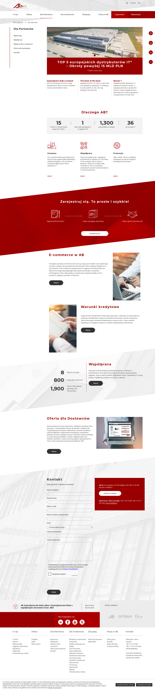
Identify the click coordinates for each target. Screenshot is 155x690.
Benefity (110, 642)
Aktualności (16, 649)
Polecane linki (73, 663)
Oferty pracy (111, 639)
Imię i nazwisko (52, 490)
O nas (15, 15)
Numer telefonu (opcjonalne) (57, 515)
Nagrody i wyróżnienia (20, 646)
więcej (49, 176)
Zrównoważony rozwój (20, 653)
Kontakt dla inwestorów (77, 656)
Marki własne (35, 644)
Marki (33, 642)
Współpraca (18, 40)
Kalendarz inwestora (76, 653)
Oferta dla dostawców (22, 48)
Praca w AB (103, 15)
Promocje (118, 153)
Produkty (34, 639)
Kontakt (133, 3)
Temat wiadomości (54, 532)
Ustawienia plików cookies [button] (125, 685)
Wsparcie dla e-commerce (23, 44)
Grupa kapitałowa (75, 651)
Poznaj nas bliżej (112, 646)
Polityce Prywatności (70, 569)
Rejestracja (135, 15)
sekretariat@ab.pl (111, 503)
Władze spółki (17, 644)
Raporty (72, 669)
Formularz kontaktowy (133, 653)
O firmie (15, 639)
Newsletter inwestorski (77, 660)
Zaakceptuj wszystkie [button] (144, 685)
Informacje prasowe (95, 639)
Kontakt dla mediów (133, 658)
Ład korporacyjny (75, 658)
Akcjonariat (73, 642)
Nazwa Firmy (52, 498)
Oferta (29, 15)
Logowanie (119, 15)
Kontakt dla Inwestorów (134, 655)
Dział (49, 523)
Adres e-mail (51, 506)
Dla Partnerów (46, 15)
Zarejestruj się (94, 233)
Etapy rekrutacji (112, 644)
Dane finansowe (74, 649)
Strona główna (18, 22)
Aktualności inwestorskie (77, 639)
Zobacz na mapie (110, 493)
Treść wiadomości (53, 540)
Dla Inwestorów (67, 15)
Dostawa (51, 153)
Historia (15, 642)
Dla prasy (86, 15)
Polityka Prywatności (54, 688)
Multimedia (16, 651)
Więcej (56, 283)
